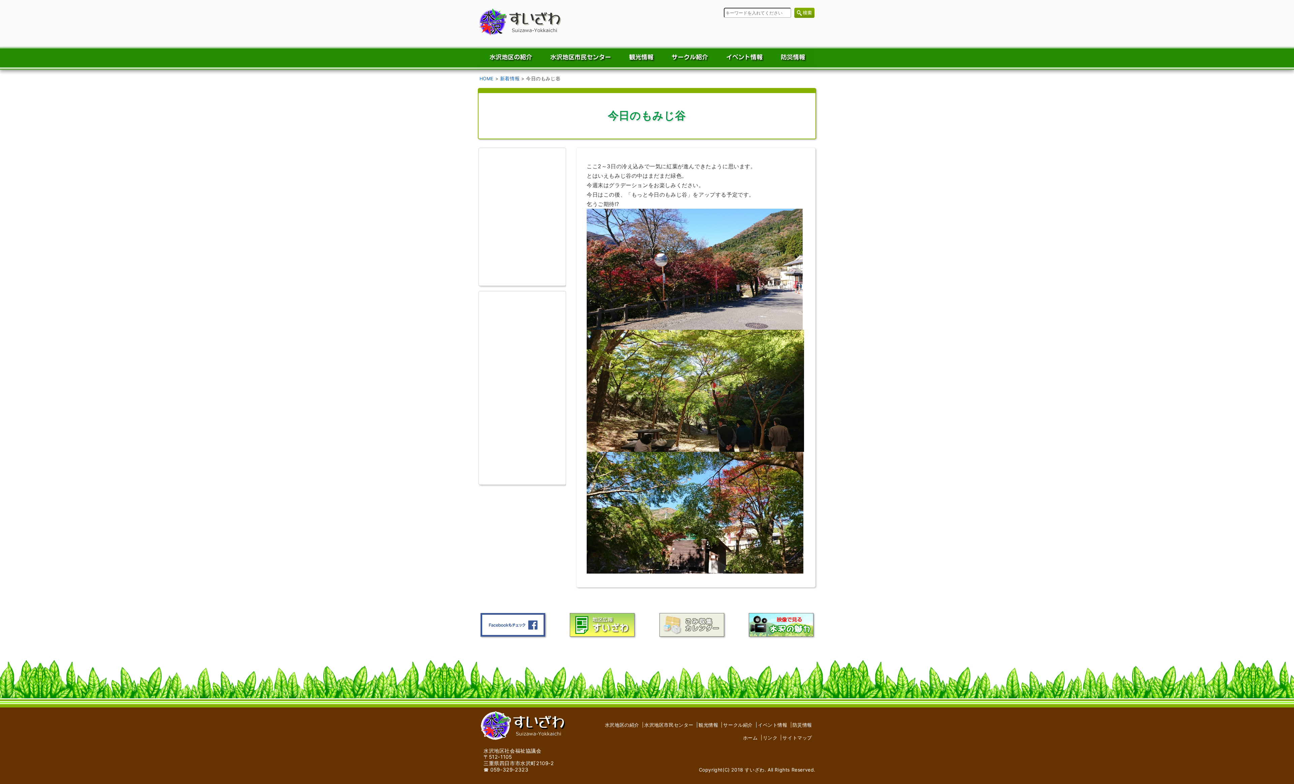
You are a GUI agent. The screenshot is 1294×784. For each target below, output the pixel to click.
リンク (770, 738)
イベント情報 (773, 725)
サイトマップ (797, 738)
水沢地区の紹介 (622, 725)
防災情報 (802, 725)
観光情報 (708, 725)
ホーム (750, 738)
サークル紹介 (738, 725)
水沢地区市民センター (669, 725)
